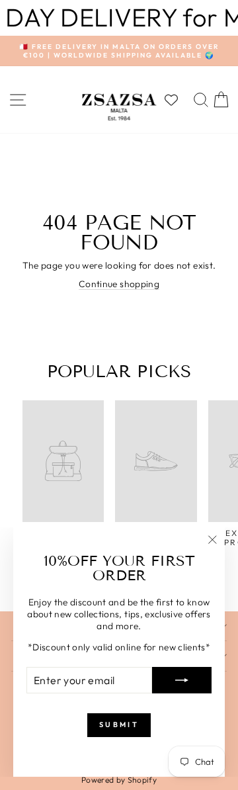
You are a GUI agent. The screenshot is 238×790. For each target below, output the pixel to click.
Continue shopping (119, 284)
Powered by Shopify (119, 780)
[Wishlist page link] (178, 100)
